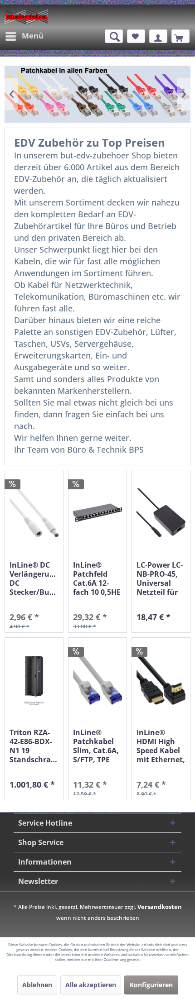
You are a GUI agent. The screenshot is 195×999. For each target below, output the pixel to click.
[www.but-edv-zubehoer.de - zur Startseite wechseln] (26, 16)
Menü (33, 35)
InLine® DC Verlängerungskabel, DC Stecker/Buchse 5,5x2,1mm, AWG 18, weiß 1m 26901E (34, 578)
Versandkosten (159, 907)
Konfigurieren (151, 984)
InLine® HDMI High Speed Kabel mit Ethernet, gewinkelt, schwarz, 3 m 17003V (160, 746)
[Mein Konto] (158, 36)
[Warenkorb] (180, 36)
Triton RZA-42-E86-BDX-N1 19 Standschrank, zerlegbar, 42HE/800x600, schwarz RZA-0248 (34, 746)
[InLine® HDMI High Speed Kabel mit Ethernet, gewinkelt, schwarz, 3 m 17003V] (160, 680)
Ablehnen (37, 984)
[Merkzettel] (136, 36)
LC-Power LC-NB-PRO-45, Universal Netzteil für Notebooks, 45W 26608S (159, 578)
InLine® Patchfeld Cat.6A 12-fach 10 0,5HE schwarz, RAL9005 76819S (97, 578)
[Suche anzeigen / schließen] (114, 36)
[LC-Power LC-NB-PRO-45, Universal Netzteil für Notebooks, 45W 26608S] (160, 513)
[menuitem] (24, 36)
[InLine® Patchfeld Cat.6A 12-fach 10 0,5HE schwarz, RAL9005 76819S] (97, 513)
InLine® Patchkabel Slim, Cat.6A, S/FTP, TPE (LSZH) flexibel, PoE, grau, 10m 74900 (96, 746)
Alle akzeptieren (90, 984)
